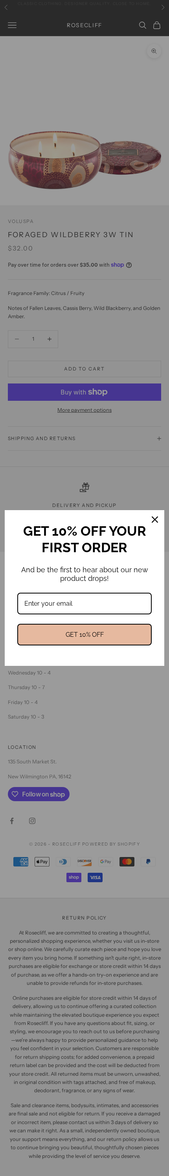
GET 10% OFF (85, 634)
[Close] (154, 519)
